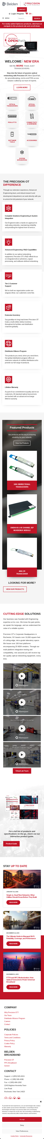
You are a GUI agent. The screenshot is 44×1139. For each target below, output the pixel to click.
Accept (22, 1119)
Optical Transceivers (12, 105)
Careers (7, 1021)
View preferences (22, 1131)
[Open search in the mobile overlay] (29, 18)
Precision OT (9, 1060)
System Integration (22, 159)
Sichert (7, 1066)
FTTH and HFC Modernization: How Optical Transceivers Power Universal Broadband (20, 980)
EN (30, 14)
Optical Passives (31, 105)
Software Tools (12, 141)
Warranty (7, 1046)
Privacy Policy (9, 1040)
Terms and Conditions (12, 1038)
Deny (22, 1125)
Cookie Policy (15, 1136)
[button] (41, 1102)
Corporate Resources (26, 1136)
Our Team (7, 1015)
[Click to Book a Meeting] (22, 44)
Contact (7, 1024)
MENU (7, 18)
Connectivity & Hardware (32, 123)
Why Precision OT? (11, 1012)
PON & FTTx (12, 122)
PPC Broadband (10, 1063)
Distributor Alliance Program (14, 1018)
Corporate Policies (11, 1035)
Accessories (32, 140)
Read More (13, 902)
